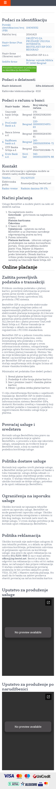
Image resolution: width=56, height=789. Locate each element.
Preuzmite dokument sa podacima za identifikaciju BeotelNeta (19, 69)
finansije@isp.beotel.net (36, 183)
